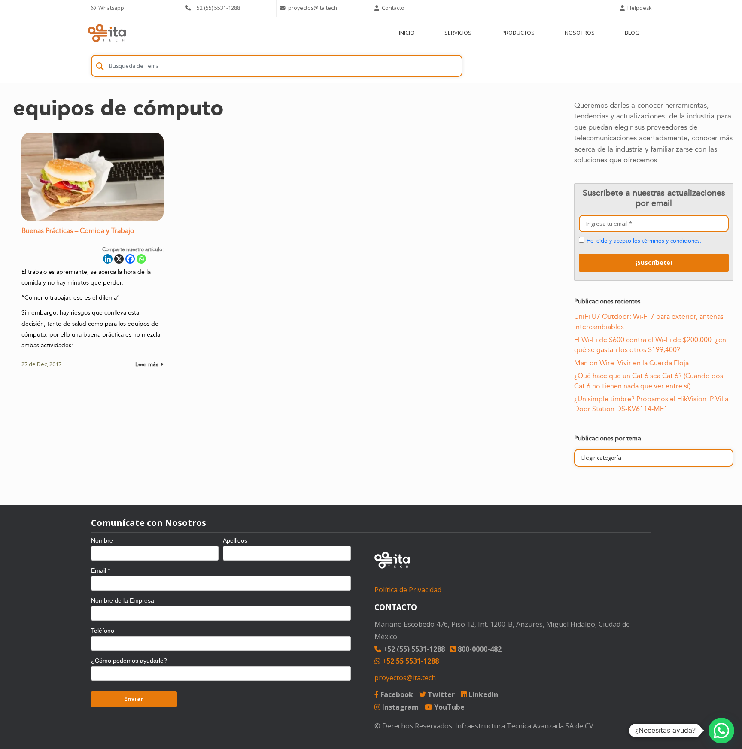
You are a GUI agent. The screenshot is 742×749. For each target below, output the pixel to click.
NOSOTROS (580, 32)
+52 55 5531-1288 (409, 661)
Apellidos (235, 540)
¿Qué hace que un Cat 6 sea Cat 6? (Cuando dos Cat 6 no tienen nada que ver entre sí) (648, 381)
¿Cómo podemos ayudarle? (129, 660)
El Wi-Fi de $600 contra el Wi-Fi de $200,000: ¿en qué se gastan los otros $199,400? (650, 345)
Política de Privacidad (407, 589)
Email (100, 570)
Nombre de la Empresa (122, 600)
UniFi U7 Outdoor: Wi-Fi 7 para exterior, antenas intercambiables (649, 322)
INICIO (406, 32)
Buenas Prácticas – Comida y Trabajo (77, 231)
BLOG (632, 32)
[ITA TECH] (107, 33)
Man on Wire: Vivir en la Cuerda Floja (631, 363)
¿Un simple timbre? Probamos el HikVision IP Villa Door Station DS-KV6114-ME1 (651, 404)
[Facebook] (130, 259)
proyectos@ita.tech (405, 677)
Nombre (102, 540)
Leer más (147, 364)
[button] (721, 730)
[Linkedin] (108, 259)
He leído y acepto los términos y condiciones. (644, 241)
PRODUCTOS (518, 32)
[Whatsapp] (141, 259)
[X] (119, 259)
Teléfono (102, 630)
